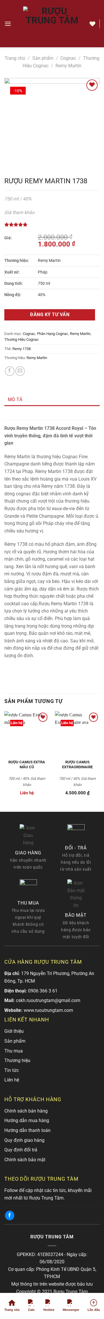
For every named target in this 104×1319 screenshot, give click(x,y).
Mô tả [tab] (15, 399)
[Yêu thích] (92, 23)
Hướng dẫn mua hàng (26, 1120)
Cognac (68, 58)
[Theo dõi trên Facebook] (9, 1215)
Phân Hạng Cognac (52, 333)
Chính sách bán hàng (26, 1111)
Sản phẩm (42, 58)
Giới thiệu (14, 1031)
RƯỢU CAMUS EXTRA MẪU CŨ (26, 764)
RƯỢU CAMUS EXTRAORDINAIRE (77, 764)
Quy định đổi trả (20, 1150)
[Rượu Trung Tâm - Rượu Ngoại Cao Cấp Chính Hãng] (52, 23)
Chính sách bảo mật (24, 1159)
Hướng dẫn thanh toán (27, 1130)
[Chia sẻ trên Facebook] (9, 371)
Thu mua (13, 1051)
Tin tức (11, 1070)
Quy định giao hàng (24, 1140)
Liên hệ (11, 1080)
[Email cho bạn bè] (20, 371)
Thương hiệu (17, 1060)
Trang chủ (15, 58)
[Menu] (7, 24)
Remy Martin (68, 65)
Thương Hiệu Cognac (21, 339)
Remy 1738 (21, 349)
